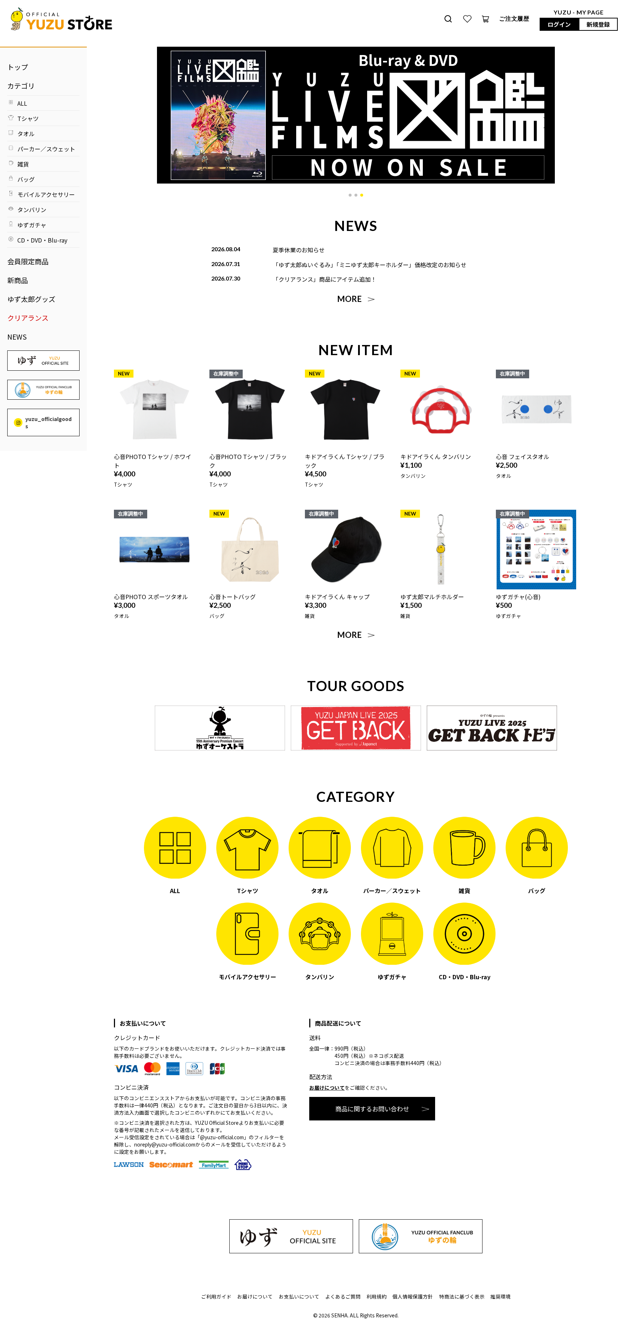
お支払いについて (299, 1296)
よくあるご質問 (343, 1296)
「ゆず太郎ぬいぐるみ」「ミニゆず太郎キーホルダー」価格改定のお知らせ (370, 264)
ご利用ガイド (216, 1296)
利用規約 (376, 1296)
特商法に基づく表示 (462, 1296)
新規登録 (598, 24)
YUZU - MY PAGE (578, 12)
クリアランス (27, 318)
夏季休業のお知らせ (299, 249)
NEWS (17, 337)
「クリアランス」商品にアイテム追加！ (325, 279)
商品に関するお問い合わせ (372, 1108)
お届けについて (327, 1087)
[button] (350, 195)
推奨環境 (500, 1296)
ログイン (559, 24)
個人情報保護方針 (412, 1296)
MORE (349, 299)
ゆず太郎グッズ (31, 299)
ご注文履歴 (514, 18)
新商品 (17, 280)
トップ (17, 67)
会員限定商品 (27, 261)
